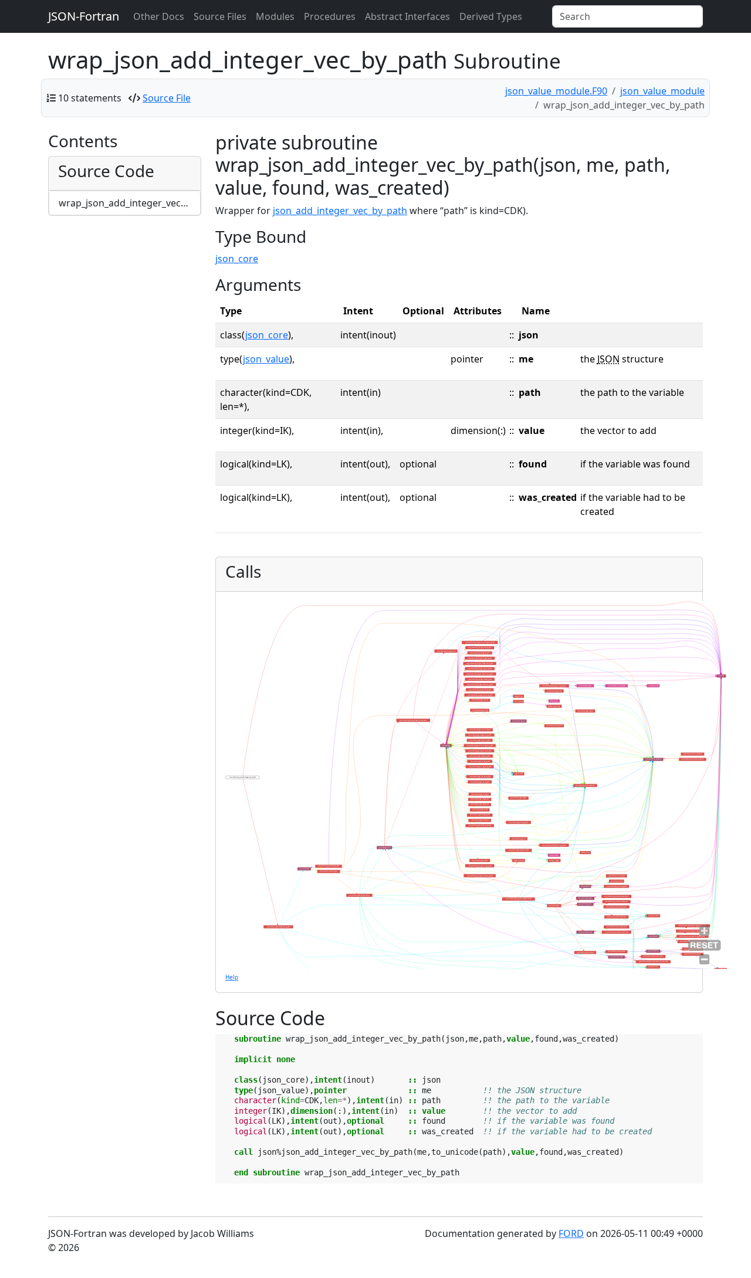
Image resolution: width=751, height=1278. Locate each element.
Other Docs (158, 16)
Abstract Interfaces (407, 16)
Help (231, 977)
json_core (236, 258)
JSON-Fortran (83, 16)
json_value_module (662, 90)
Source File (167, 97)
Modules (275, 16)
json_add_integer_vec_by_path (340, 210)
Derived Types (490, 16)
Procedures (330, 16)
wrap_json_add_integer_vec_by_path (130, 202)
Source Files (220, 16)
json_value (266, 358)
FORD (571, 1233)
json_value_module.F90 (556, 90)
